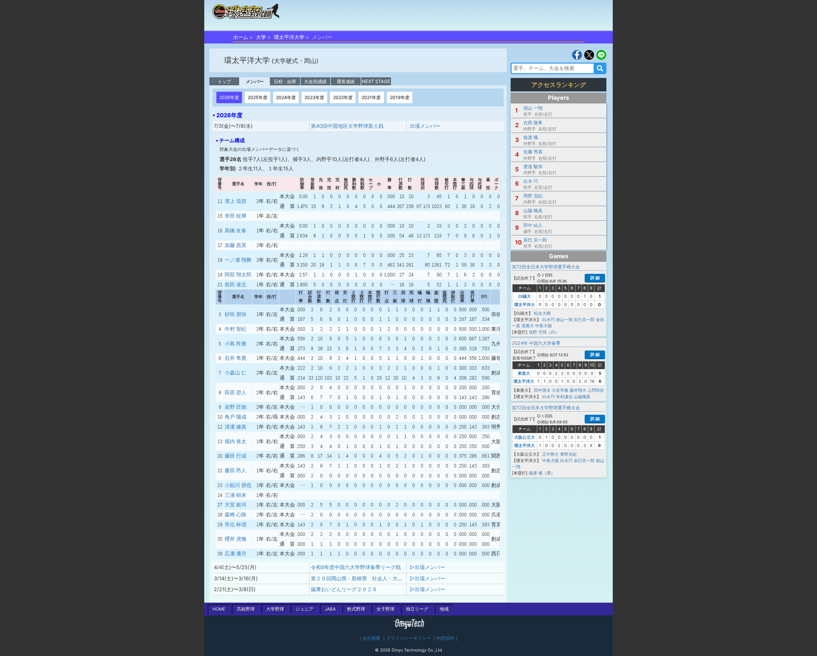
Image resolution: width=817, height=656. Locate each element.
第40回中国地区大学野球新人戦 (347, 126)
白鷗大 (524, 296)
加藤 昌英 (235, 245)
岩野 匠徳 (235, 407)
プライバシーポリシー (408, 638)
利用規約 (445, 638)
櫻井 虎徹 (235, 539)
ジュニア (304, 609)
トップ (224, 81)
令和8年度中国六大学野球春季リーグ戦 (356, 567)
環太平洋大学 (289, 37)
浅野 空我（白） (544, 332)
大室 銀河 (235, 504)
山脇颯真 (582, 396)
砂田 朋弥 (235, 314)
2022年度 (343, 97)
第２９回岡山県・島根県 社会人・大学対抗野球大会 (372, 578)
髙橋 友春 (235, 230)
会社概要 (371, 638)
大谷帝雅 (560, 390)
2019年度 (399, 97)
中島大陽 (543, 325)
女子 (385, 609)
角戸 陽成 (235, 416)
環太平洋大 (524, 304)
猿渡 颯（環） (542, 472)
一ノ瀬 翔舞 (238, 260)
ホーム (240, 37)
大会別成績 (315, 81)
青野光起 (568, 454)
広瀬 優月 (235, 553)
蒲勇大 (527, 325)
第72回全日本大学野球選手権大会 (546, 266)
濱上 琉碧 (235, 201)
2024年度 (286, 97)
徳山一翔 (564, 319)
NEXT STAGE (376, 81)
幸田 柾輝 (235, 215)
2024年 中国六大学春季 (536, 343)
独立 (417, 609)
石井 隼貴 (235, 358)
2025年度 (257, 97)
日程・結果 (285, 81)
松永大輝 (542, 313)
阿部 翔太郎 (238, 274)
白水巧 (548, 319)
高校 (246, 609)
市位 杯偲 (235, 524)
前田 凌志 (235, 284)
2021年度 (371, 97)
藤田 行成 (235, 455)
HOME (219, 609)
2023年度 (314, 97)
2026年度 (229, 97)
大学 (261, 37)
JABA (330, 609)
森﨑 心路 (235, 514)
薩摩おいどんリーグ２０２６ (344, 589)
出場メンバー (425, 126)
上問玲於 (596, 390)
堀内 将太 (235, 441)
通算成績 (346, 81)
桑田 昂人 (235, 470)
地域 (444, 609)
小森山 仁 (235, 372)
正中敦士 (550, 454)
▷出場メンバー (427, 567)
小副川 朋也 (238, 485)
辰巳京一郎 (584, 319)
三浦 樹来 (235, 495)
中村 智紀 (235, 329)
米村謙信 (564, 396)
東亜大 (524, 373)
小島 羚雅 (235, 343)
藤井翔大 (578, 390)
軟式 (356, 609)
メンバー (255, 81)
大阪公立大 (524, 437)
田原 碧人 (235, 392)
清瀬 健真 (235, 426)
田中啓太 (542, 390)
